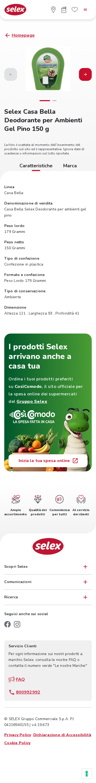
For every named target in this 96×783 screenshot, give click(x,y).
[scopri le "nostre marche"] (74, 9)
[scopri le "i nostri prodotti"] (64, 9)
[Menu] (85, 9)
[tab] (36, 166)
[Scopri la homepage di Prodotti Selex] (15, 10)
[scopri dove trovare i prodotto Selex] (53, 9)
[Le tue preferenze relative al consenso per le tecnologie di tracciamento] (87, 774)
